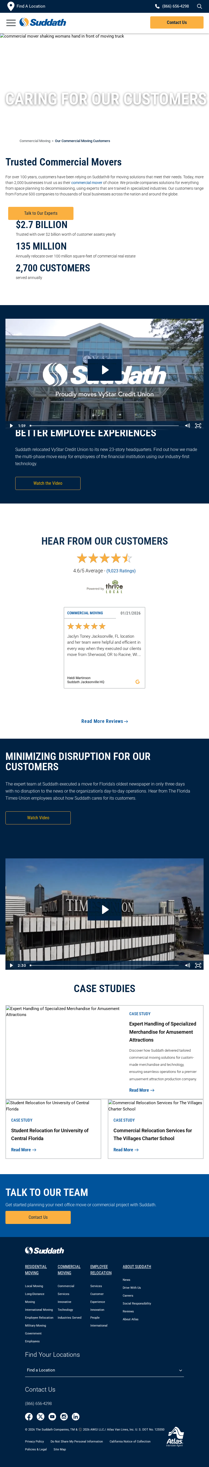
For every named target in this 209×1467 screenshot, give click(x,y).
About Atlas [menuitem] (131, 1319)
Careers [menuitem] (128, 1295)
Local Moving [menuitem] (34, 1286)
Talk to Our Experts (40, 213)
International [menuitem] (98, 1325)
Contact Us (177, 22)
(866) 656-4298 (38, 1403)
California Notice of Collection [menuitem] (130, 1441)
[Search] (198, 6)
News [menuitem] (126, 1280)
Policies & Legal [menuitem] (36, 1449)
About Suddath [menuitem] (137, 1266)
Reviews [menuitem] (128, 1311)
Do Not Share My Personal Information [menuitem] (77, 1441)
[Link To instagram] (64, 1416)
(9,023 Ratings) (121, 570)
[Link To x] (40, 1416)
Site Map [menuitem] (60, 1449)
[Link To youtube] (52, 1416)
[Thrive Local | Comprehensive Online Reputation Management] (104, 586)
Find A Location (31, 6)
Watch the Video (47, 483)
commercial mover (86, 182)
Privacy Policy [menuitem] (34, 1441)
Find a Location (41, 1370)
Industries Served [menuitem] (69, 1317)
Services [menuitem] (96, 1286)
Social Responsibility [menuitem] (137, 1303)
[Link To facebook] (29, 1416)
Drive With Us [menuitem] (132, 1288)
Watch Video (38, 817)
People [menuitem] (95, 1317)
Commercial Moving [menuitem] (69, 1269)
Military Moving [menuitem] (35, 1325)
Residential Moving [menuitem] (36, 1269)
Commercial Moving (35, 141)
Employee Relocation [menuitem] (39, 1317)
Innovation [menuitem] (97, 1310)
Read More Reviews (102, 721)
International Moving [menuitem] (39, 1310)
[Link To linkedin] (75, 1416)
